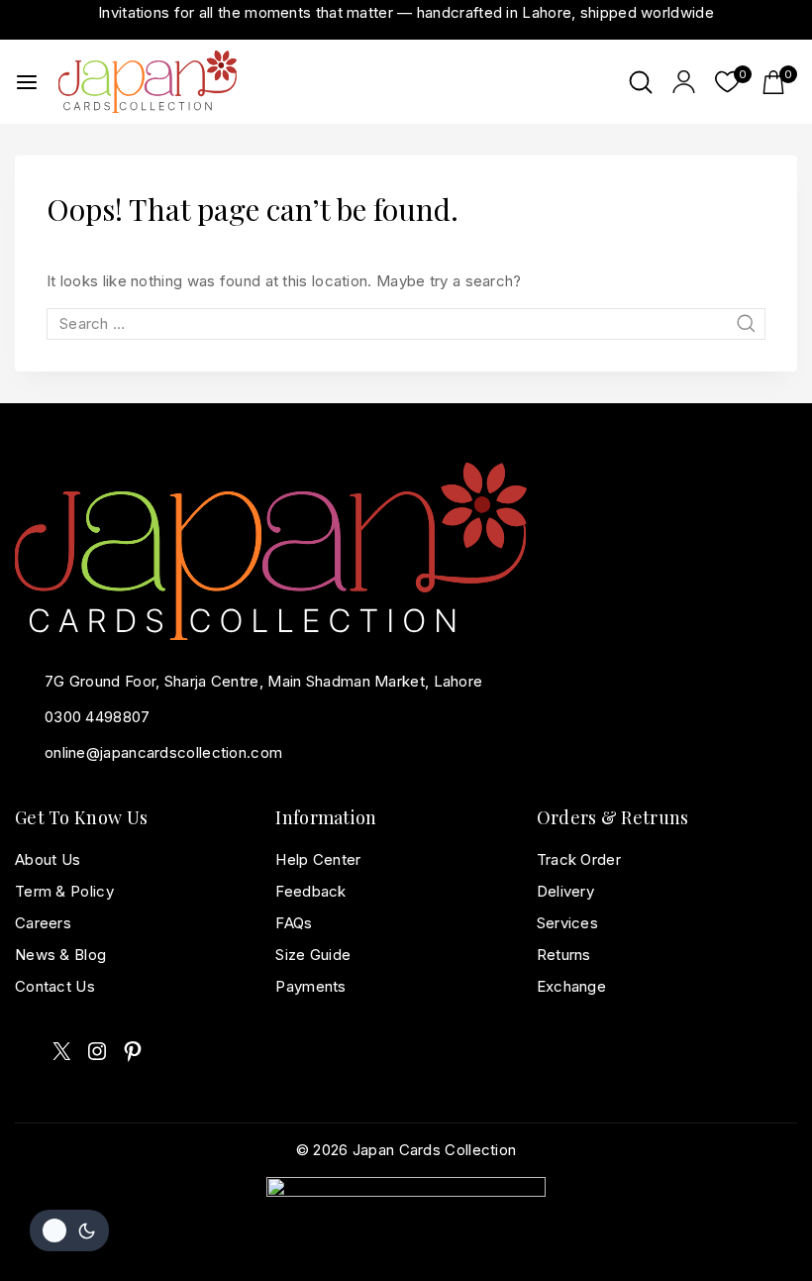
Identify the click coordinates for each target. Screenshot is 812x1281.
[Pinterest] (133, 1051)
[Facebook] (26, 1051)
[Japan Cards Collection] (147, 81)
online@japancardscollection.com (163, 752)
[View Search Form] (641, 82)
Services (567, 922)
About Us (47, 859)
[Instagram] (97, 1051)
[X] (61, 1051)
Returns (564, 954)
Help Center (317, 859)
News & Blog (60, 954)
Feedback (310, 891)
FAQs (293, 922)
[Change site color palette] (69, 1230)
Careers (43, 922)
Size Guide (313, 954)
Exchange (571, 986)
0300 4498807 (98, 716)
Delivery (565, 891)
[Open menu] (27, 82)
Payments (310, 986)
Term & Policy (64, 891)
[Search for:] (406, 323)
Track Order (579, 859)
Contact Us (55, 986)
